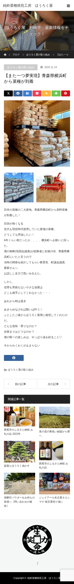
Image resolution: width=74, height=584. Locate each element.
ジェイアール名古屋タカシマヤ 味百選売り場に (54, 499)
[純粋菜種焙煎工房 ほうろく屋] (31, 5)
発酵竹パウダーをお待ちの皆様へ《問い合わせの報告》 (19, 501)
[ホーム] (5, 51)
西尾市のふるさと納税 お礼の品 (53, 465)
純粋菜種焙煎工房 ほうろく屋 (44, 578)
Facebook (37, 563)
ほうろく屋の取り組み (21, 67)
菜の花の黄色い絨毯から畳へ (54, 433)
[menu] (68, 5)
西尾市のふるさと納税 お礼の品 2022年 (18, 431)
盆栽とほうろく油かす (17, 465)
